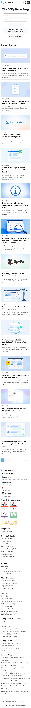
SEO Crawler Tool (6, 554)
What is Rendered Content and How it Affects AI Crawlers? (15, 376)
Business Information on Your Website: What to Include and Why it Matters (15, 205)
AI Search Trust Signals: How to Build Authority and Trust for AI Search (13, 170)
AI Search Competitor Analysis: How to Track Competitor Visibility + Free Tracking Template (15, 240)
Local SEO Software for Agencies (11, 601)
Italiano (3, 634)
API (2, 559)
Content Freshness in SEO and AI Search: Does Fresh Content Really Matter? (14, 342)
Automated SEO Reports (9, 583)
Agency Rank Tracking (8, 580)
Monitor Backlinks (7, 551)
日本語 (8, 634)
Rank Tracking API (7, 606)
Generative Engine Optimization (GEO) (15, 30)
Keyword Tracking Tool (8, 549)
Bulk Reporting (6, 541)
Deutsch (19, 629)
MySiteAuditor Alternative (9, 643)
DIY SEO (4, 591)
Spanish (7, 629)
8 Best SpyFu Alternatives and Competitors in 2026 (13, 275)
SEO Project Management (9, 611)
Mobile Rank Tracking (8, 604)
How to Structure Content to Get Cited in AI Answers (14, 308)
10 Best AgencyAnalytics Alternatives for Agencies (11, 136)
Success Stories (6, 626)
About (3, 621)
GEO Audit (4, 569)
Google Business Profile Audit (10, 571)
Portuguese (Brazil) (7, 636)
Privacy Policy (10, 705)
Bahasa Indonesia (20, 631)
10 (28, 460)
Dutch (13, 634)
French (12, 631)
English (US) (5, 631)
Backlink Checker (6, 539)
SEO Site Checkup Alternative (10, 648)
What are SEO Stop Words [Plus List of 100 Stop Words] (15, 69)
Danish (13, 629)
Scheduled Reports (7, 609)
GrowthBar (4, 596)
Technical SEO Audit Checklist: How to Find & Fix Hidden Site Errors (15, 102)
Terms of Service (21, 705)
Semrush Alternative (7, 646)
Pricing (3, 624)
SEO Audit (4, 566)
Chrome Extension (7, 588)
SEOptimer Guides (15, 36)
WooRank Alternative (8, 651)
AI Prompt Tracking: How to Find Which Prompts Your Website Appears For (14, 444)
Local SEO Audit (6, 574)
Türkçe (16, 636)
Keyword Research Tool (8, 546)
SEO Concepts (15, 25)
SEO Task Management (8, 614)
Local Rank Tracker (7, 599)
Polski (18, 634)
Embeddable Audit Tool (8, 544)
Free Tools (4, 593)
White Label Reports (7, 557)
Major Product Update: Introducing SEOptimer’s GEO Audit (15, 409)
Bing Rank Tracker (7, 586)
